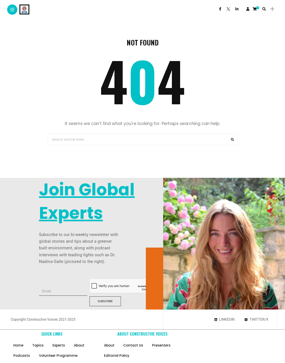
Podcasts (21, 355)
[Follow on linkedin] (236, 9)
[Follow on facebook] (220, 9)
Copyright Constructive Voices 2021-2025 (43, 319)
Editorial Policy (116, 355)
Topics (38, 345)
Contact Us (133, 345)
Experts (59, 345)
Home (18, 345)
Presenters (161, 345)
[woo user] (247, 9)
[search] (264, 9)
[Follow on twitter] (228, 9)
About (79, 345)
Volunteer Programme (58, 355)
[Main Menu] (12, 9)
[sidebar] (272, 9)
